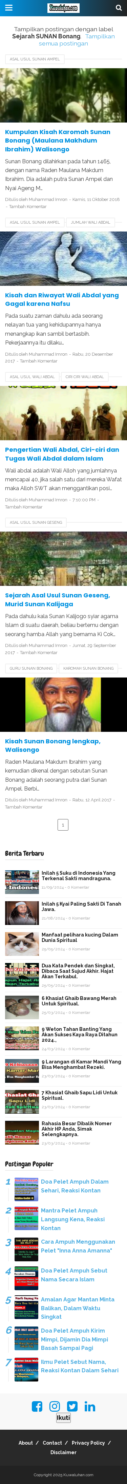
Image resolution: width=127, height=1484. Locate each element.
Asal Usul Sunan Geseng (36, 522)
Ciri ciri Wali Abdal (85, 377)
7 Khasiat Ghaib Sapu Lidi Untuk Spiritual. (80, 1095)
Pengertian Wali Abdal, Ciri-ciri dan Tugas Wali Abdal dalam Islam (62, 454)
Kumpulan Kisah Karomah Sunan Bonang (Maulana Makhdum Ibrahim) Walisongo (57, 140)
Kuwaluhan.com (78, 1474)
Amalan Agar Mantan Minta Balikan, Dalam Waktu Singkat (77, 1308)
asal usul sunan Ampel (35, 59)
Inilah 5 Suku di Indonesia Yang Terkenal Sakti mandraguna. (78, 875)
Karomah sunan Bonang (88, 668)
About (26, 1443)
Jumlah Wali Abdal (90, 222)
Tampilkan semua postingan (77, 40)
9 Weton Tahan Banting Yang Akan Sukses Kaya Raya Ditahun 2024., (80, 1034)
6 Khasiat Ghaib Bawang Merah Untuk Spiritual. (79, 1001)
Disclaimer (63, 1452)
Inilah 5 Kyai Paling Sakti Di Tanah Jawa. (81, 906)
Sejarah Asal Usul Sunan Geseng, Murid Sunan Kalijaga (57, 599)
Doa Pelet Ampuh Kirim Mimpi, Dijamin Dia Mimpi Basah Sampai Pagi (74, 1339)
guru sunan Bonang (31, 668)
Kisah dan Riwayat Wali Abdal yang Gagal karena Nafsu (62, 299)
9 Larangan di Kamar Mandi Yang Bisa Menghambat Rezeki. (81, 1064)
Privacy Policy (88, 1443)
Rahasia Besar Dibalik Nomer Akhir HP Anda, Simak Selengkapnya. (77, 1129)
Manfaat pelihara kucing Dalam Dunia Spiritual (80, 937)
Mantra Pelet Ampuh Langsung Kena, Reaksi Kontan (73, 1219)
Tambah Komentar (28, 206)
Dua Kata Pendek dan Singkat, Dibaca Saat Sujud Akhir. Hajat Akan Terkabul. (78, 971)
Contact (52, 1443)
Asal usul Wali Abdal (32, 377)
